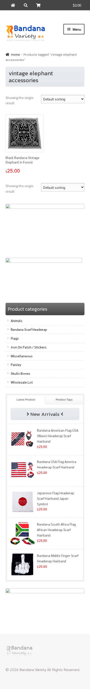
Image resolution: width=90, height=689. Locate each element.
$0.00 (77, 5)
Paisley (16, 364)
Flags (15, 338)
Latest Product (26, 399)
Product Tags (64, 399)
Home (15, 54)
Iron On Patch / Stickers (29, 347)
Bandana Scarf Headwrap (29, 329)
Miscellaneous (22, 356)
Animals (16, 320)
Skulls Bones (20, 373)
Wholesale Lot (22, 382)
